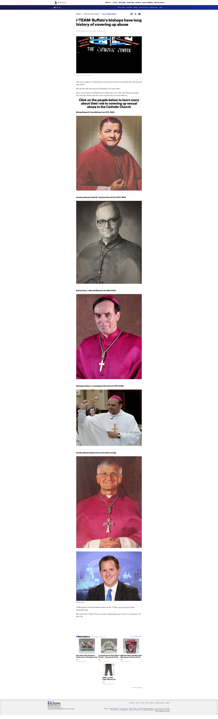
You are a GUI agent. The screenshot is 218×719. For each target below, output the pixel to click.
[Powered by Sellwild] (139, 687)
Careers (167, 708)
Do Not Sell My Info (114, 708)
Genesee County (143, 7)
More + (161, 7)
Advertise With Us (159, 702)
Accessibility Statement (148, 710)
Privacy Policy (124, 708)
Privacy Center (133, 708)
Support (167, 702)
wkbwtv (55, 7)
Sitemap (106, 708)
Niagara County (154, 7)
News (78, 14)
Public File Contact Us (135, 710)
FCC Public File (114, 710)
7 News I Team (121, 7)
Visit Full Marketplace (136, 636)
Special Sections (91, 14)
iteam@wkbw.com (114, 614)
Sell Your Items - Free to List (98, 637)
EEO (163, 708)
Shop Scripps (147, 2)
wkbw (58, 7)
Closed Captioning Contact (162, 711)
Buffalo (136, 7)
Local (115, 2)
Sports (138, 2)
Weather (130, 2)
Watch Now (159, 2)
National (122, 2)
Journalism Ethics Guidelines (145, 708)
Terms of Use (157, 708)
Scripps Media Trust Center (162, 710)
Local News (129, 7)
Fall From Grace (109, 14)
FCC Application (123, 710)
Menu (107, 2)
